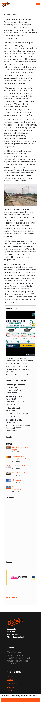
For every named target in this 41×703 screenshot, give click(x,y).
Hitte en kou (16, 480)
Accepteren (20, 700)
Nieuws (10, 676)
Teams (10, 679)
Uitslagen (11, 687)
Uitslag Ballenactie (19, 473)
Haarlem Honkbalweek (20, 466)
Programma (12, 683)
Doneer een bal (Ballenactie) (17, 488)
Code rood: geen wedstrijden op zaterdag (21, 458)
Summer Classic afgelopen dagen (22, 449)
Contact (10, 690)
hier (11, 374)
